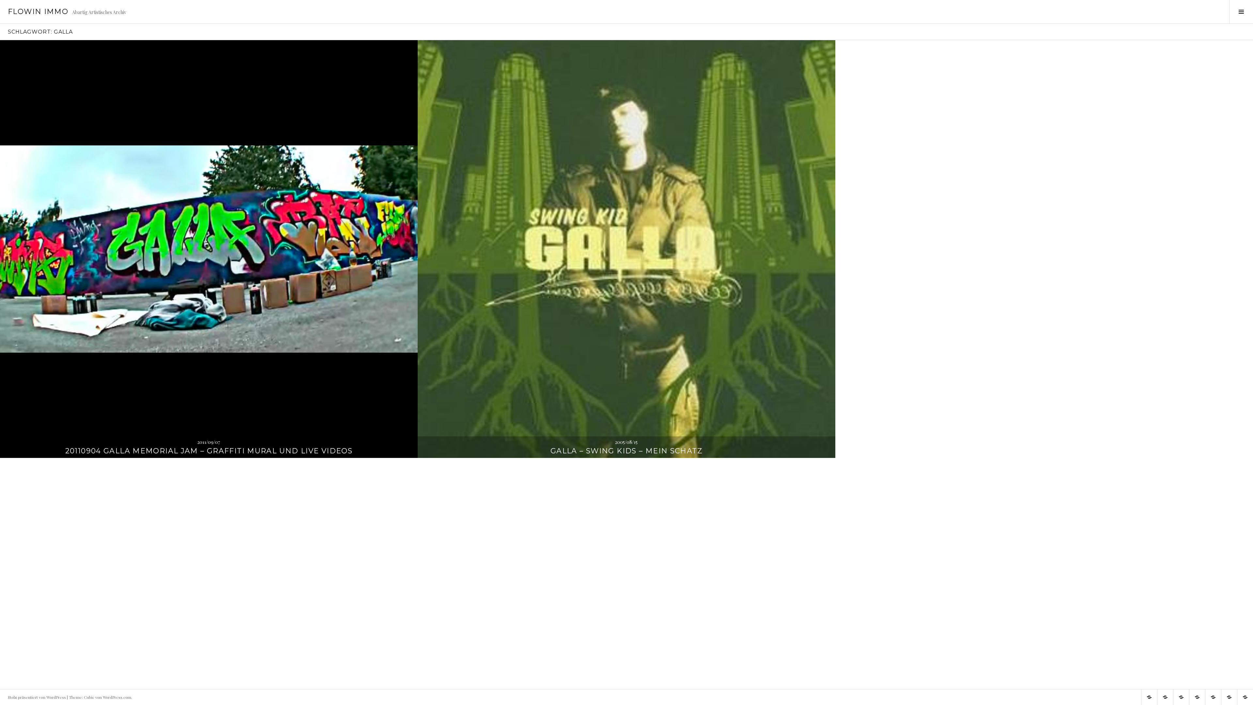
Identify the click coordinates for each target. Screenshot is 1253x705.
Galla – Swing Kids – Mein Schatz (626, 450)
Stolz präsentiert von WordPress (37, 697)
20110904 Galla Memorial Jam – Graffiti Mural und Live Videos (209, 450)
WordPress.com (117, 697)
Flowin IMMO (38, 11)
